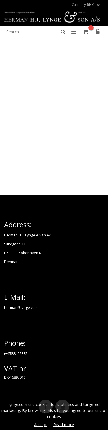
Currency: (83, 4)
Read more (63, 424)
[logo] (54, 17)
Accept (40, 424)
